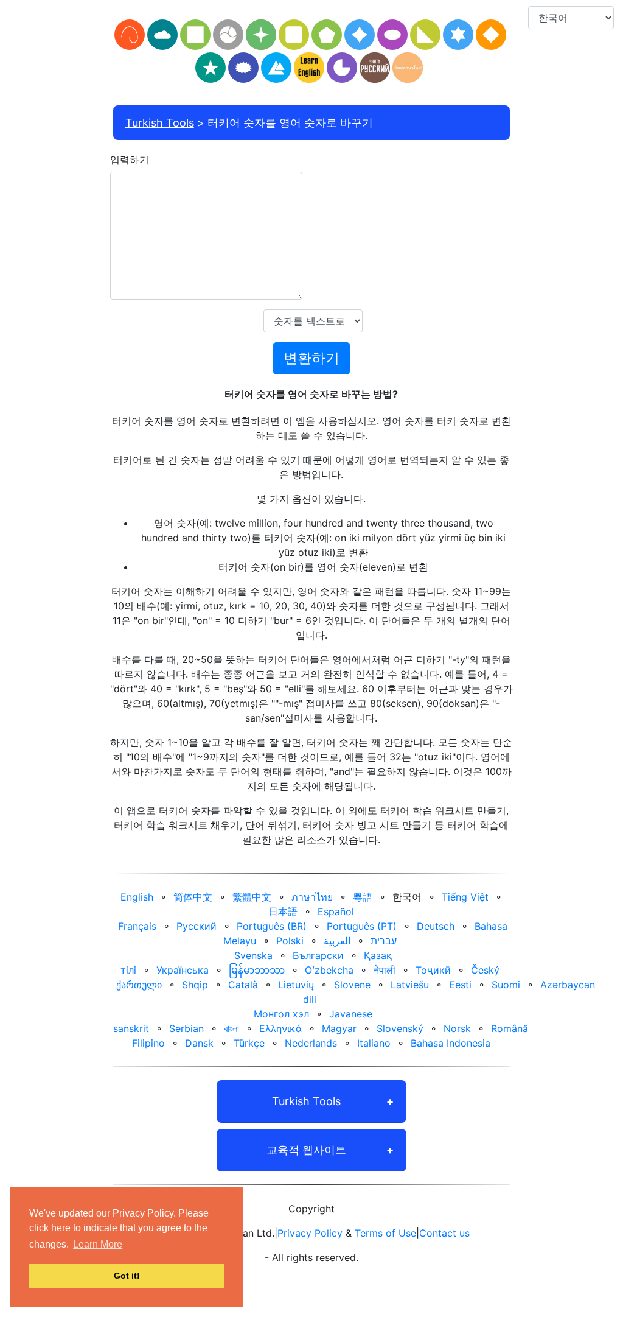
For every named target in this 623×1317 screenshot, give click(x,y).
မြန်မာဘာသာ (257, 970)
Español (336, 911)
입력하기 (129, 159)
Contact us (444, 1233)
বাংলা (231, 1028)
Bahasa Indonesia (450, 1043)
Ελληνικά (280, 1028)
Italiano (374, 1043)
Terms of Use (385, 1233)
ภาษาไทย (312, 897)
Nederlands (311, 1043)
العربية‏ (337, 941)
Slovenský (400, 1028)
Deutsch (435, 926)
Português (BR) (272, 926)
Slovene (352, 984)
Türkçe (249, 1043)
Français (137, 926)
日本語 (283, 911)
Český (485, 970)
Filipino (148, 1043)
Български (318, 955)
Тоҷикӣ (433, 970)
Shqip (195, 984)
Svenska (253, 955)
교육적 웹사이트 (306, 1149)
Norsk (457, 1028)
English (136, 897)
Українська (182, 970)
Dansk (199, 1043)
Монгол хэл (281, 1014)
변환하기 (311, 358)
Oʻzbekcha (329, 970)
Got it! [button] (127, 1275)
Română (509, 1028)
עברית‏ (384, 941)
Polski (290, 941)
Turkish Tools (159, 122)
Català (243, 984)
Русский (196, 926)
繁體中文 (251, 897)
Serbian (186, 1028)
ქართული (139, 984)
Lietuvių (296, 984)
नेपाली (384, 970)
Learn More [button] (97, 1244)
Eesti (460, 984)
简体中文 (192, 897)
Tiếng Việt (465, 897)
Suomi (506, 984)
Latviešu (410, 984)
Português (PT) (362, 926)
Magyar (339, 1028)
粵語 (362, 897)
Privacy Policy (310, 1233)
